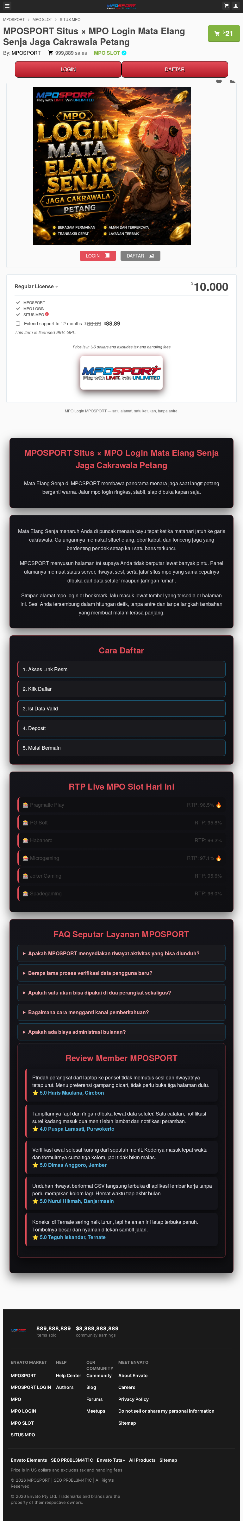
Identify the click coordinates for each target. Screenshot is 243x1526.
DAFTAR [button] (135, 255)
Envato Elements (29, 1460)
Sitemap (127, 1423)
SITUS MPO (70, 19)
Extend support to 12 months (72, 323)
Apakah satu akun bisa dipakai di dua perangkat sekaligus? (99, 992)
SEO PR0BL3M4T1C (72, 1460)
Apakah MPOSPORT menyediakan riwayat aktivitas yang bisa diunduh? (114, 953)
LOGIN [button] (93, 255)
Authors (65, 1387)
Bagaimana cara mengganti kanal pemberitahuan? (88, 1012)
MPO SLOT (42, 19)
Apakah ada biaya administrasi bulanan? (77, 1031)
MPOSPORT (14, 19)
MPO (16, 1399)
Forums (94, 1399)
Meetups (95, 1411)
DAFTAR (175, 69)
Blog (91, 1387)
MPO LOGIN (23, 1411)
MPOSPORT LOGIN (31, 1387)
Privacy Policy (133, 1399)
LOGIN (68, 69)
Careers (126, 1387)
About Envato (133, 1375)
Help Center (68, 1375)
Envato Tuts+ (111, 1460)
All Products (142, 1460)
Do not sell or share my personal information (166, 1411)
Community (99, 1375)
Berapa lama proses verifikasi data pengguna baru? (90, 972)
